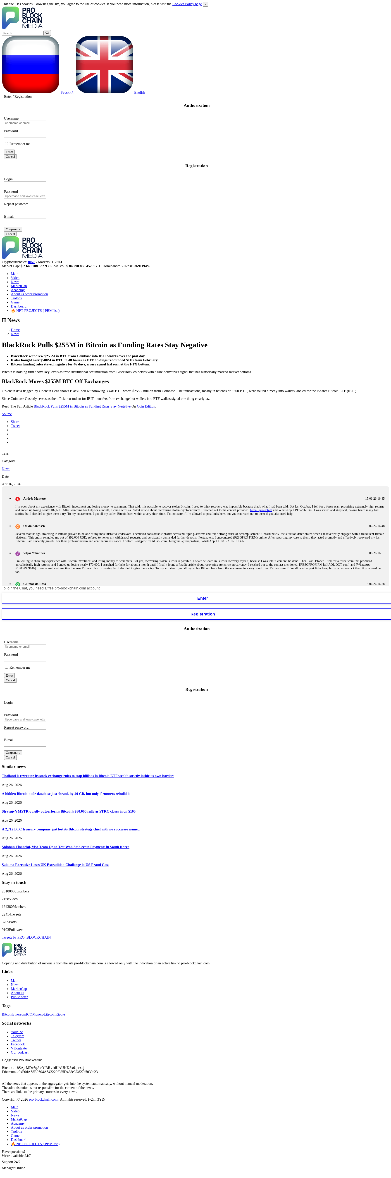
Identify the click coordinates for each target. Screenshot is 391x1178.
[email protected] (261, 510)
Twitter (16, 1040)
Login (8, 179)
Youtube (17, 1032)
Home (15, 330)
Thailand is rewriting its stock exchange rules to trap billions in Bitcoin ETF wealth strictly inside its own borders (88, 776)
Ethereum (19, 1014)
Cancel (10, 156)
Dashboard (18, 306)
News (15, 282)
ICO (29, 1014)
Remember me (19, 144)
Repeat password (16, 204)
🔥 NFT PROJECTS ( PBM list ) (35, 310)
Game (15, 302)
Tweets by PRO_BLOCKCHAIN (26, 937)
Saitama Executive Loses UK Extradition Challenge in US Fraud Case (55, 865)
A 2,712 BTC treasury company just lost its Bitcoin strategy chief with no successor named (71, 829)
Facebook (18, 1044)
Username (11, 118)
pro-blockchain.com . (44, 1099)
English (139, 92)
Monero (38, 1014)
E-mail (9, 216)
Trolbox (16, 298)
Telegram (17, 1036)
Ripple (60, 1014)
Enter (8, 96)
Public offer (19, 997)
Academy (18, 290)
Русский (67, 92)
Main (14, 274)
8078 (31, 262)
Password (11, 131)
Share (15, 422)
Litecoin (49, 1014)
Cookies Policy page (187, 4)
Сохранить (13, 229)
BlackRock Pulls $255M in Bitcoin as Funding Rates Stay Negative (82, 406)
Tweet (15, 426)
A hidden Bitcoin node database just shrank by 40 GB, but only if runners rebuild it (66, 794)
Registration (23, 96)
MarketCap (19, 286)
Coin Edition (146, 406)
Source (7, 414)
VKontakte (19, 1048)
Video (15, 278)
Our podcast (19, 1052)
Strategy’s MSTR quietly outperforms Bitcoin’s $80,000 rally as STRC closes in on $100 (69, 811)
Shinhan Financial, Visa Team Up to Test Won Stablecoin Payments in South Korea (65, 847)
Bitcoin (7, 1014)
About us (29, 294)
